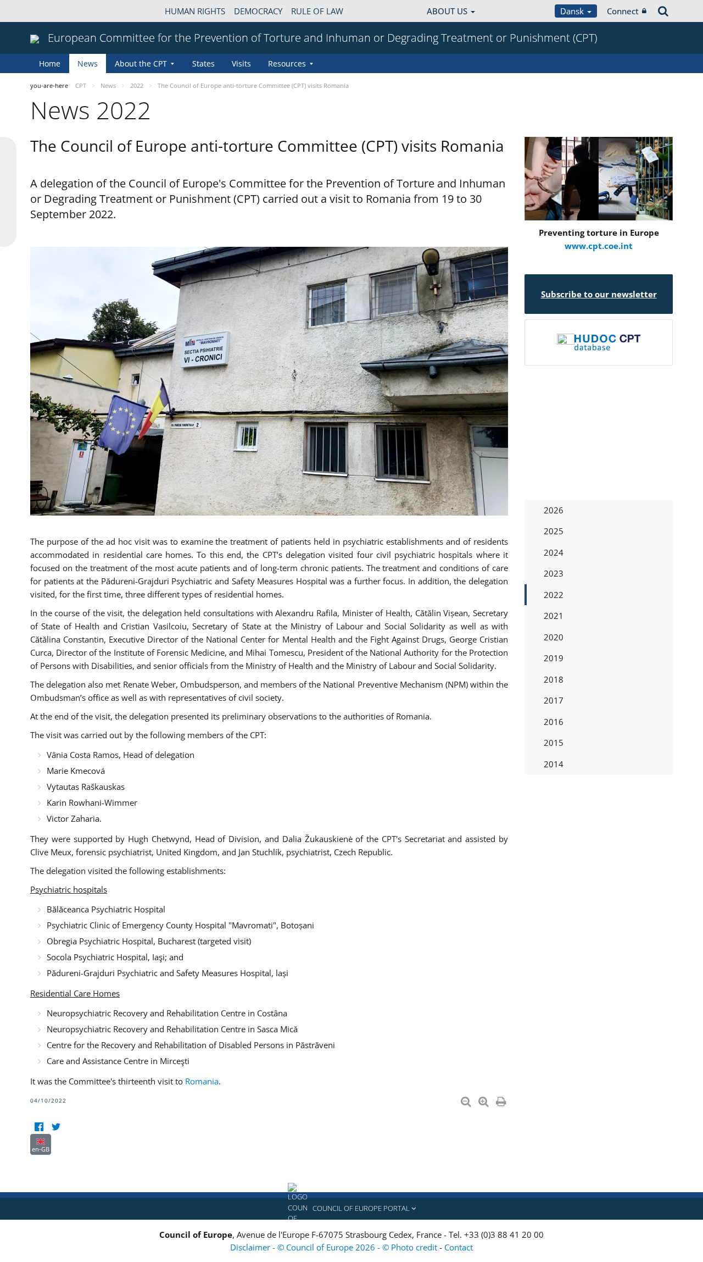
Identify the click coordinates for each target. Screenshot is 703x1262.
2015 (553, 742)
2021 (553, 615)
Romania (202, 1081)
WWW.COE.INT (57, 11)
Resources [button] (287, 63)
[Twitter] (55, 1127)
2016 (553, 721)
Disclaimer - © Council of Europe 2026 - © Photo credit (334, 1247)
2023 (553, 573)
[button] (351, 1209)
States (203, 63)
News (87, 63)
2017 (553, 700)
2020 (553, 637)
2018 (553, 679)
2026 (553, 510)
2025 (553, 530)
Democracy (258, 10)
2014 (553, 764)
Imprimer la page (502, 1099)
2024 (553, 552)
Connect (623, 10)
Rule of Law (317, 10)
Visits (241, 63)
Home (49, 63)
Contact (458, 1247)
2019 (553, 657)
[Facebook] (38, 1127)
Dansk (573, 10)
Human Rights (195, 10)
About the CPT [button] (141, 63)
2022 (553, 594)
